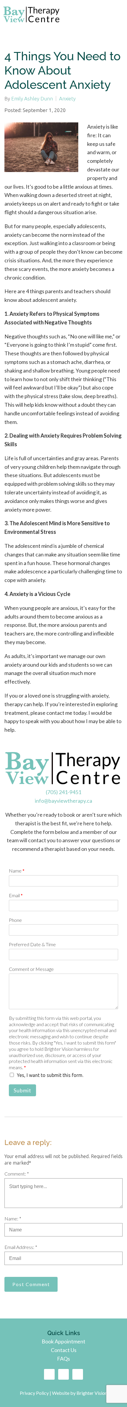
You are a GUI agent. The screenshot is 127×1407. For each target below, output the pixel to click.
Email (16, 895)
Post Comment (31, 1284)
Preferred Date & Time (32, 944)
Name (17, 870)
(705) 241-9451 (63, 792)
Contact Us (63, 1350)
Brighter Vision (91, 1393)
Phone (15, 920)
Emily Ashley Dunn (32, 98)
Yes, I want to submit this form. (50, 1075)
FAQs (63, 1358)
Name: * (12, 1218)
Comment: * (16, 1173)
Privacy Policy (35, 1393)
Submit (22, 1090)
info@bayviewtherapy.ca (63, 800)
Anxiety (67, 98)
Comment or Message (31, 969)
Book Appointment (63, 1341)
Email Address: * (20, 1247)
